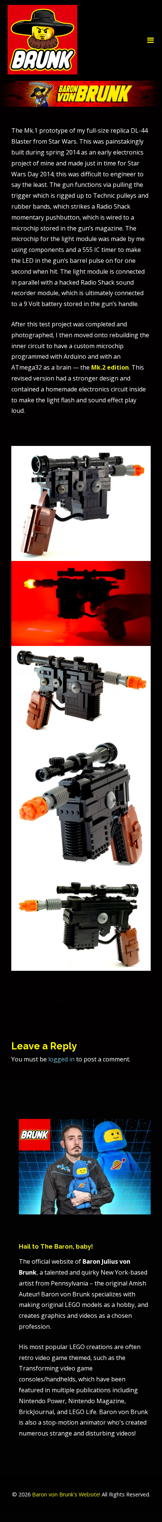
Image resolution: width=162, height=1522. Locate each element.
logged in (61, 1059)
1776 (85, 988)
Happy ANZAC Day (76, 1005)
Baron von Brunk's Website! (66, 1494)
